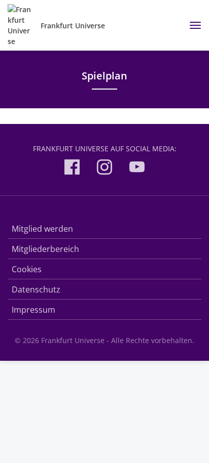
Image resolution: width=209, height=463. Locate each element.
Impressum (33, 309)
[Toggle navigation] (191, 25)
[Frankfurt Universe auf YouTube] (137, 168)
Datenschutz (36, 289)
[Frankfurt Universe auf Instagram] (104, 168)
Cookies (27, 269)
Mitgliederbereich (45, 249)
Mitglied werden (42, 228)
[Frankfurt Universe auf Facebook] (72, 168)
